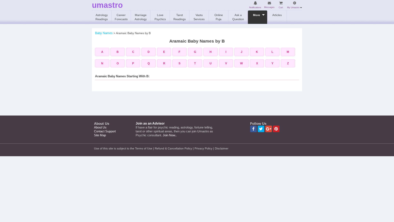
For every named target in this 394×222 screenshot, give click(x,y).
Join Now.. (170, 135)
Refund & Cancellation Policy (173, 148)
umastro (107, 5)
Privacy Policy (203, 148)
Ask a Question (238, 17)
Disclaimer (221, 148)
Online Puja (219, 17)
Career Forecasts (121, 17)
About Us (100, 127)
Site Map (100, 135)
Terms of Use (143, 148)
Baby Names (104, 33)
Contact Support (105, 131)
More (256, 15)
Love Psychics (160, 17)
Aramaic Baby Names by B (133, 33)
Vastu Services (199, 17)
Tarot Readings (179, 17)
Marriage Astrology (141, 17)
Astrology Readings (101, 17)
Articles (277, 15)
